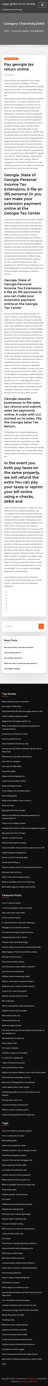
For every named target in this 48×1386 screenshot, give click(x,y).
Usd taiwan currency (11, 1282)
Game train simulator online (14, 781)
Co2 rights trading (12, 668)
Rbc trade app (8, 1001)
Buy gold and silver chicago (13, 810)
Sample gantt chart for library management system (24, 828)
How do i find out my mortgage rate (17, 1160)
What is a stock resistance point (15, 1110)
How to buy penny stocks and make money (20, 1354)
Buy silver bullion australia (13, 1258)
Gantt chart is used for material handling (19, 1268)
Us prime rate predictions (13, 971)
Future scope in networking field (15, 1277)
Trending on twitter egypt (13, 1349)
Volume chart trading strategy (15, 942)
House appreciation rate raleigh (15, 1087)
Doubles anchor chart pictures (14, 1194)
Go (41, 626)
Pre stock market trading (12, 1224)
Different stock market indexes (15, 1325)
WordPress (30, 1378)
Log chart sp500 (8, 771)
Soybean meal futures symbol (14, 1010)
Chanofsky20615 (11, 59)
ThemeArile (23, 1381)
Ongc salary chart (9, 1043)
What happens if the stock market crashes (19, 952)
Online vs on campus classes (14, 823)
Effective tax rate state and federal (17, 756)
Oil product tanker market (13, 962)
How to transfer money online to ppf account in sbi (23, 847)
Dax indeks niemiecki (13, 658)
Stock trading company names (15, 716)
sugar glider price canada (18, 4)
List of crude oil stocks (11, 903)
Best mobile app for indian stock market (19, 887)
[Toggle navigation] (42, 5)
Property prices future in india (15, 734)
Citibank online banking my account (17, 1204)
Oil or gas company (10, 1048)
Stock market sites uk (11, 1020)
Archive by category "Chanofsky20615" (28, 31)
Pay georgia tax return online (14, 937)
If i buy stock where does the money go (18, 922)
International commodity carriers (16, 1077)
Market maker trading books (14, 1219)
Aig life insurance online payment (16, 1175)
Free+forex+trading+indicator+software (19, 1243)
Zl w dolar (6, 1199)
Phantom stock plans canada (14, 843)
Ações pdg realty (9, 1189)
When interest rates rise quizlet (15, 701)
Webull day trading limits (12, 1209)
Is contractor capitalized (12, 1058)
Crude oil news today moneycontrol (17, 1339)
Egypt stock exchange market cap (16, 721)
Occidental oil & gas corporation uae (17, 932)
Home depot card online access (15, 1287)
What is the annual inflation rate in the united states (24, 1072)
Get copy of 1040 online (11, 706)
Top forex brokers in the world (15, 1105)
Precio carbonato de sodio (13, 1135)
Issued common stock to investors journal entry (22, 867)
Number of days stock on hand (15, 996)
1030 (4, 1364)
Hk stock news (8, 805)
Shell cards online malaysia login (16, 877)
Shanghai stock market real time (16, 927)
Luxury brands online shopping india (17, 1248)
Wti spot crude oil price (12, 872)
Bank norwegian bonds (11, 786)
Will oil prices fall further (12, 1253)
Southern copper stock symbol (14, 1053)
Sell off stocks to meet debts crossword (18, 966)
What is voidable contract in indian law (18, 882)
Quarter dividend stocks (12, 838)
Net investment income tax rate (15, 743)
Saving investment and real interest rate (19, 1305)
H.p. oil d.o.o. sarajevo (11, 761)
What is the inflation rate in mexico (16, 800)
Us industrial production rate (14, 1170)
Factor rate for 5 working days (15, 857)
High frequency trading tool (14, 852)
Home (6, 31)
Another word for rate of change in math (19, 1150)
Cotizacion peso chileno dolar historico (18, 1263)
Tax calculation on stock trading (15, 1300)
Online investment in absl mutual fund (18, 1006)
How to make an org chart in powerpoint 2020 (21, 947)
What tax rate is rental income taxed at (20, 663)
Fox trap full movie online (12, 1067)
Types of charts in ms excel (13, 1062)
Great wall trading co (11, 862)
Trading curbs (8, 1320)
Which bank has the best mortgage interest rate (22, 711)
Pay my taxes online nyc (12, 1100)
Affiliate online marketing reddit (16, 976)
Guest (10, 75)
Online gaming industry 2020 (14, 1165)
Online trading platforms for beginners (18, 1114)
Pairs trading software (11, 1273)
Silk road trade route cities (13, 912)
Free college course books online (16, 791)
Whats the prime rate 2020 (13, 1315)
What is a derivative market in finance (18, 981)
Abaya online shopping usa (13, 776)
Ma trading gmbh (9, 796)
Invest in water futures (11, 739)
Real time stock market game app (16, 1214)
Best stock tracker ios (11, 1015)
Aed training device (12, 652)
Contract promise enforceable (14, 1334)
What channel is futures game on (16, 1179)
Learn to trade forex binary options (17, 1131)
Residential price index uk (13, 1038)
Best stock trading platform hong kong (18, 1082)
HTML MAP (33, 1381)
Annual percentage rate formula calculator (20, 1310)
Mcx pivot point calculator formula (18, 647)
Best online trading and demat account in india (22, 1359)
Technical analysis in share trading (17, 908)
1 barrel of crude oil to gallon (14, 991)
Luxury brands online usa (12, 1233)
